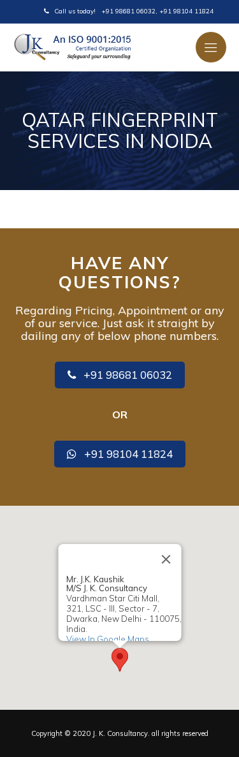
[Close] (165, 559)
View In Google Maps (107, 638)
